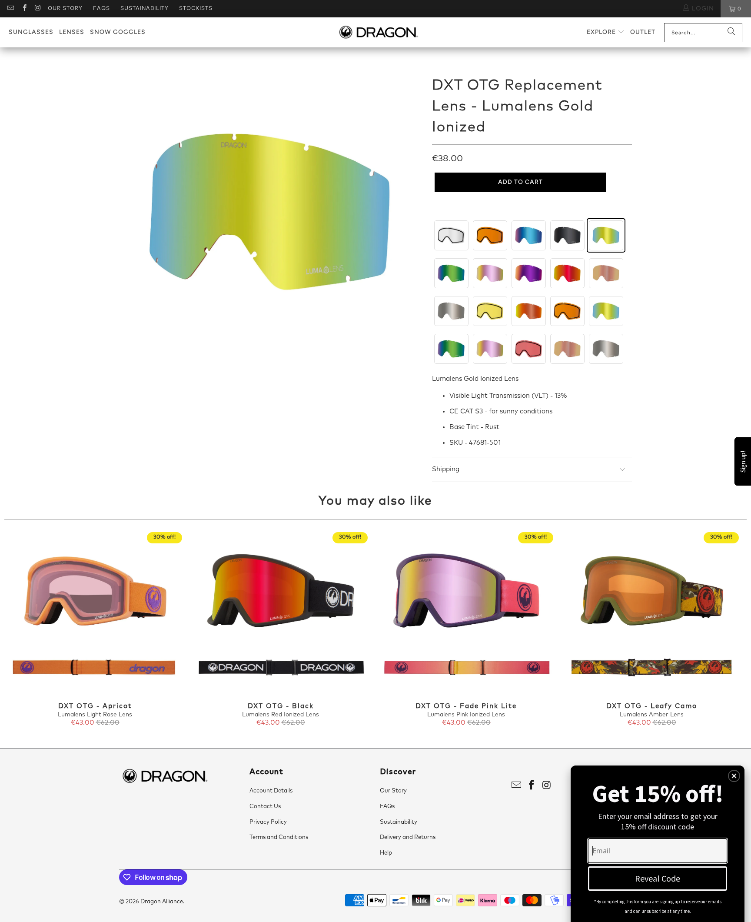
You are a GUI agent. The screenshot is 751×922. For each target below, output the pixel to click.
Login (701, 9)
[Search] (731, 32)
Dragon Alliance (161, 902)
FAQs (101, 8)
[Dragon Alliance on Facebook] (23, 9)
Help (386, 853)
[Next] (728, 630)
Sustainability (144, 8)
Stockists (196, 8)
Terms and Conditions (278, 837)
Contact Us (265, 806)
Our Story (65, 8)
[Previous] (22, 630)
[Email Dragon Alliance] (10, 9)
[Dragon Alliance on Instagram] (37, 9)
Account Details (270, 791)
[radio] (451, 235)
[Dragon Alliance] (378, 32)
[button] (606, 32)
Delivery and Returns (407, 837)
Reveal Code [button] (657, 878)
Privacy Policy (268, 822)
